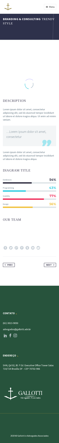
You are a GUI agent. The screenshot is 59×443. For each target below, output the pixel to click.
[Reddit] (38, 248)
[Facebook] (5, 248)
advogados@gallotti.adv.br (17, 329)
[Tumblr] (27, 248)
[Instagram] (15, 335)
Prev (10, 265)
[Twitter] (11, 248)
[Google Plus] (16, 248)
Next (49, 265)
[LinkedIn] (33, 248)
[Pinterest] (22, 248)
